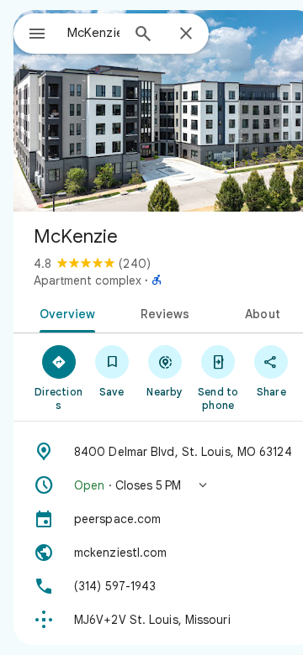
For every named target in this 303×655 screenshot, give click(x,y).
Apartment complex (87, 280)
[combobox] (93, 33)
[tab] (63, 312)
